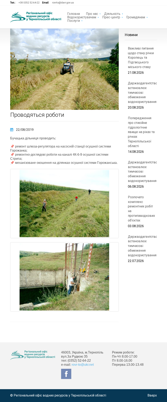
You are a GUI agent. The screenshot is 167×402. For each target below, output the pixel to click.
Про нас (92, 13)
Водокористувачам (81, 16)
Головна (73, 13)
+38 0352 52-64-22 (29, 2)
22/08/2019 (24, 130)
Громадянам (135, 16)
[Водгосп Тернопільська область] (35, 17)
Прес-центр (111, 16)
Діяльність (112, 13)
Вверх (152, 395)
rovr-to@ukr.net (83, 364)
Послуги (73, 20)
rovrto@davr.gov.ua (63, 2)
